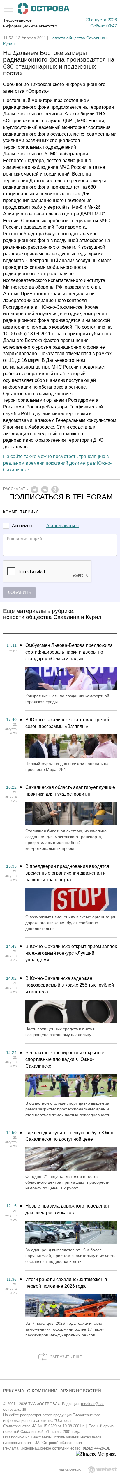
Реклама (13, 1391)
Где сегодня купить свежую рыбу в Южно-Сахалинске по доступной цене (70, 1136)
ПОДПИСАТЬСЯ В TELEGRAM (61, 497)
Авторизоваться (62, 525)
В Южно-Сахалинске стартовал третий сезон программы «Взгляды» (67, 723)
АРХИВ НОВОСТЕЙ (80, 1391)
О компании (42, 1391)
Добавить (19, 592)
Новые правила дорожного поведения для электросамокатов (67, 1209)
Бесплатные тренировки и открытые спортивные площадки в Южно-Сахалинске (64, 1059)
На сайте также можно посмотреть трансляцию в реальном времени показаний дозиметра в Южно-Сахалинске (57, 463)
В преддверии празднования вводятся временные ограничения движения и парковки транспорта (67, 873)
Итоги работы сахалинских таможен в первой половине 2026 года (66, 1283)
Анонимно (22, 526)
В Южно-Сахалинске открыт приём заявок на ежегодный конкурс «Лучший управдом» (71, 953)
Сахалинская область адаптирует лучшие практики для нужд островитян (70, 790)
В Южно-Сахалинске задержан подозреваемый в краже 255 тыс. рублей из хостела (69, 985)
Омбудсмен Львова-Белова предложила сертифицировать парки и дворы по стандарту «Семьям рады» (69, 652)
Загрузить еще (65, 1357)
